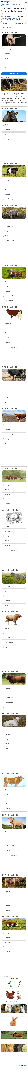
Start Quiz (14, 74)
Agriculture (5, 13)
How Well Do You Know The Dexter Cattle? (11, 1054)
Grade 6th (13, 16)
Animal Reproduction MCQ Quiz (8, 988)
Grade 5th (9, 16)
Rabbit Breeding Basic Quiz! (8, 1014)
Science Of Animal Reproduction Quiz (10, 1001)
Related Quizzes (5, 976)
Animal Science (12, 13)
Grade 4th (5, 16)
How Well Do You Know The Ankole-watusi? (11, 1041)
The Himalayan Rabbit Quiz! (8, 1027)
